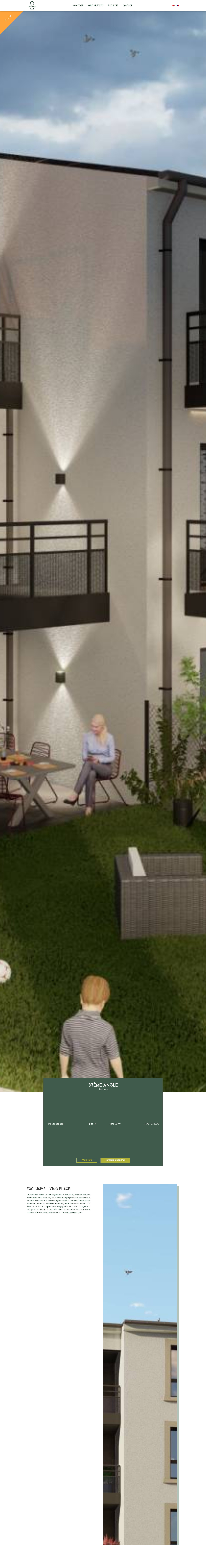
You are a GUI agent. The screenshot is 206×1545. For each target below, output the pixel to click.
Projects (113, 5)
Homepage (78, 5)
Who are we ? (95, 5)
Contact (127, 5)
